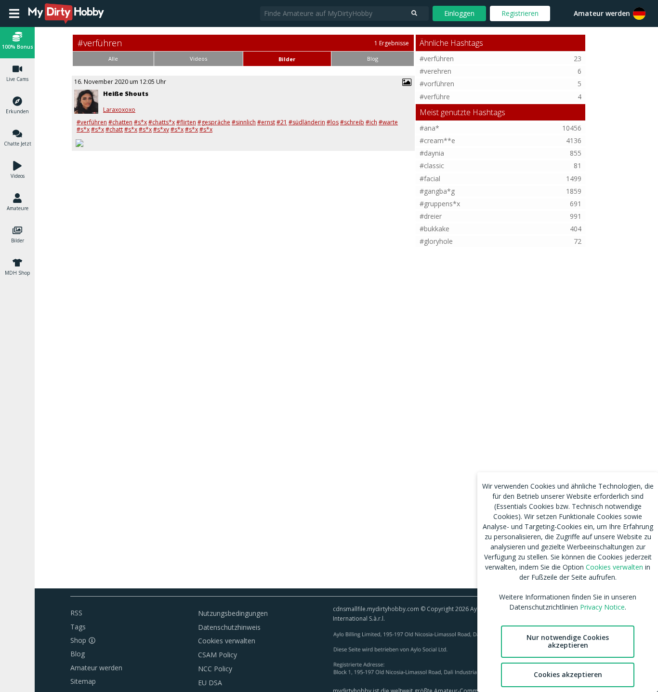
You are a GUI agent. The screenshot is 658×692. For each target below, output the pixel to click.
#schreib (352, 122)
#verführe (435, 96)
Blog (77, 653)
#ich (371, 122)
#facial (430, 178)
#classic (432, 165)
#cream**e (437, 140)
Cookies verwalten (226, 640)
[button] (639, 13)
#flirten (186, 122)
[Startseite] (66, 13)
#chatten (120, 122)
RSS (76, 612)
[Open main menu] (14, 13)
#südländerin (307, 122)
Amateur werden (602, 13)
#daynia (432, 153)
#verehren (435, 71)
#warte (388, 122)
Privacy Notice (602, 607)
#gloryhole (436, 241)
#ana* (429, 128)
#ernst (266, 122)
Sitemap (83, 681)
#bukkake (434, 228)
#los (333, 122)
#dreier (431, 216)
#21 (281, 122)
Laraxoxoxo (119, 110)
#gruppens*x (440, 203)
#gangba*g (437, 191)
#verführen (92, 122)
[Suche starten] (414, 13)
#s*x (140, 122)
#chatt (114, 129)
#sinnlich (244, 122)
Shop (78, 640)
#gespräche (213, 122)
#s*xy (161, 129)
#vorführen (437, 83)
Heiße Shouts (125, 93)
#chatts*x (161, 122)
